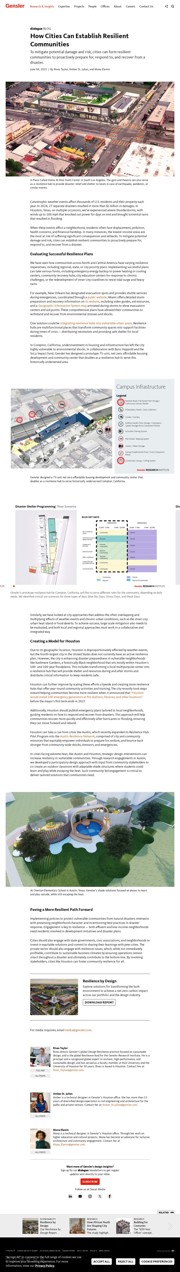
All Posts (40, 1076)
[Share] (166, 6)
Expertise (64, 6)
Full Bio (40, 1071)
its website (92, 301)
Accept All (101, 1261)
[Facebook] (109, 1197)
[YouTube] (80, 1197)
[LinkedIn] (70, 1197)
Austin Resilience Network (77, 736)
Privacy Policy (44, 1265)
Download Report (99, 1002)
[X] (99, 1197)
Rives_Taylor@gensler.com (68, 1070)
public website (97, 297)
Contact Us (146, 6)
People (92, 6)
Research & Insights (42, 6)
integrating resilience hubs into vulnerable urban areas (96, 323)
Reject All (125, 1261)
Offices (105, 6)
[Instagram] (90, 1197)
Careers (130, 6)
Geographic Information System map (62, 305)
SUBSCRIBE (90, 1181)
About (117, 6)
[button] (14, 586)
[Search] (172, 6)
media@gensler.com (78, 1030)
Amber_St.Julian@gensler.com (119, 1105)
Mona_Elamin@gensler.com (69, 1144)
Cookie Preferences (157, 1261)
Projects (79, 6)
